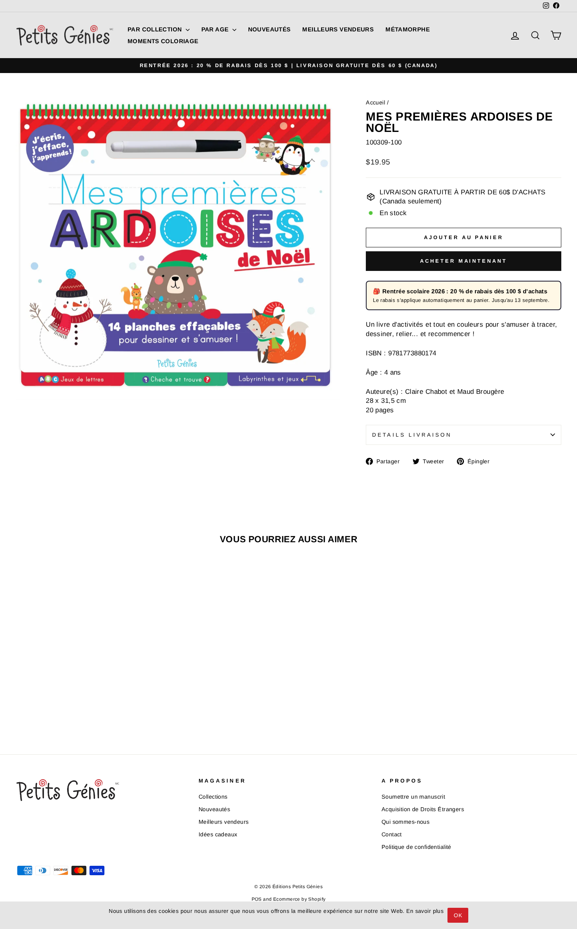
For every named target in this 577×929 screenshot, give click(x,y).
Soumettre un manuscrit (413, 797)
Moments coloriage (163, 41)
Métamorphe (407, 29)
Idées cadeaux (218, 834)
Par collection (156, 29)
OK (458, 915)
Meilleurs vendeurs (338, 29)
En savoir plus (425, 911)
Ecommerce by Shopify (299, 899)
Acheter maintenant (463, 261)
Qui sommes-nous (405, 822)
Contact (392, 834)
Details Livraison (412, 435)
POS (257, 899)
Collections (213, 797)
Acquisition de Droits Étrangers (423, 809)
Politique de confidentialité (416, 847)
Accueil (375, 102)
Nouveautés (269, 29)
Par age (215, 29)
